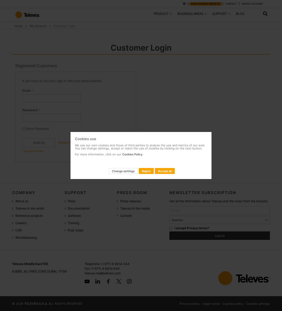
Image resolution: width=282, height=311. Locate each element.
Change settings (123, 171)
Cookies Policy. (132, 154)
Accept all (165, 171)
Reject (146, 171)
